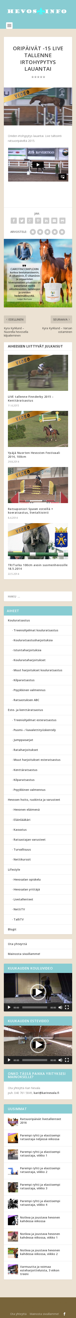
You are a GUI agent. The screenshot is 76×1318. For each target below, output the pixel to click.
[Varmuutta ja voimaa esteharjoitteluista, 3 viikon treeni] (13, 1269)
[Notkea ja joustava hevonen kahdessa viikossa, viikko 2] (13, 1253)
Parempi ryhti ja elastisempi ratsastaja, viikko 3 (40, 1186)
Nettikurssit (22, 859)
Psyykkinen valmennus (29, 690)
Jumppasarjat (23, 740)
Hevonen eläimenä (27, 809)
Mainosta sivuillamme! (24, 954)
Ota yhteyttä (17, 944)
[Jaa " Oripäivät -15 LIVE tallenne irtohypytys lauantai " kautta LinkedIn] (46, 221)
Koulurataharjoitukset (30, 660)
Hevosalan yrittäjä (27, 889)
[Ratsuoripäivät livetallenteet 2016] (13, 1122)
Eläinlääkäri (22, 820)
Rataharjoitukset (26, 750)
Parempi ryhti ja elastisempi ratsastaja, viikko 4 (40, 1203)
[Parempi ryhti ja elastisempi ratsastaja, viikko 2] (13, 1171)
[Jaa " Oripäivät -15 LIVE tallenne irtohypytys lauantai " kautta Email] (54, 221)
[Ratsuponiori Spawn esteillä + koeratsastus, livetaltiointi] (38, 485)
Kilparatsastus (24, 680)
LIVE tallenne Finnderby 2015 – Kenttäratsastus (31, 398)
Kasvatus (20, 830)
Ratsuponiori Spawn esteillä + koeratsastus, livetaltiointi (30, 510)
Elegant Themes (34, 1303)
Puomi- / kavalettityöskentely (35, 730)
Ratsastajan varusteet (30, 839)
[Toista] (9, 1007)
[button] (38, 992)
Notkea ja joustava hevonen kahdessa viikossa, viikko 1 (40, 1235)
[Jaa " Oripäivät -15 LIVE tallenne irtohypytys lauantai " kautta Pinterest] (38, 221)
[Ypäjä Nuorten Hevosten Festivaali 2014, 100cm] (38, 429)
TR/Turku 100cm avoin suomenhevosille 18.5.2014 (38, 567)
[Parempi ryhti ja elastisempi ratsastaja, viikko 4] (13, 1204)
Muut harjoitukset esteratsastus (37, 760)
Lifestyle (14, 869)
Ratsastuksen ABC (26, 700)
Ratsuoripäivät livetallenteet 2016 (40, 1121)
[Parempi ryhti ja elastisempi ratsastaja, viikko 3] (13, 1187)
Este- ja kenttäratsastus (25, 710)
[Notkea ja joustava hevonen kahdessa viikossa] (13, 1220)
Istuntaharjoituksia (27, 650)
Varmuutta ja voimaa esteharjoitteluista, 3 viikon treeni (39, 1270)
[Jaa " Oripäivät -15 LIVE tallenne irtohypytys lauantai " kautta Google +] (30, 221)
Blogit (12, 929)
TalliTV (19, 919)
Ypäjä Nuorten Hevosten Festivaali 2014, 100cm (34, 454)
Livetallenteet (23, 899)
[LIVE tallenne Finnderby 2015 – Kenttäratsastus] (38, 373)
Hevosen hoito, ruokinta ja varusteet (34, 800)
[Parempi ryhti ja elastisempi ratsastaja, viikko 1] (13, 1154)
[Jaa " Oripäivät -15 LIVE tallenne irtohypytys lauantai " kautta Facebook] (14, 221)
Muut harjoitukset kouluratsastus (38, 670)
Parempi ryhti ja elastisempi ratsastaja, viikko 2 (40, 1170)
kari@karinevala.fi (46, 1093)
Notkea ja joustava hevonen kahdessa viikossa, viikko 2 (40, 1252)
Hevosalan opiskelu (27, 879)
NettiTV (19, 909)
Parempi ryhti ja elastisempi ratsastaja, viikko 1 (40, 1153)
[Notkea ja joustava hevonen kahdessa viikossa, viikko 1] (13, 1236)
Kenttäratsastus (25, 770)
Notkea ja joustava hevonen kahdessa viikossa (40, 1219)
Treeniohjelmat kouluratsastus (36, 630)
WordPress (38, 1307)
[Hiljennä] (60, 1007)
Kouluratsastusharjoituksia (33, 640)
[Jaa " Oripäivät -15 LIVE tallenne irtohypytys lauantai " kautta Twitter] (22, 221)
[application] (38, 992)
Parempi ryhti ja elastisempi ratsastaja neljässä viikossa (40, 1137)
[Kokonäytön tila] (67, 1007)
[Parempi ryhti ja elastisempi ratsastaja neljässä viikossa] (13, 1138)
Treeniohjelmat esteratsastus (35, 720)
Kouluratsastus (19, 620)
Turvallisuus (22, 849)
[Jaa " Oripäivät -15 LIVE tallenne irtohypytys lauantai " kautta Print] (62, 221)
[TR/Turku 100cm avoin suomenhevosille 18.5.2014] (38, 541)
